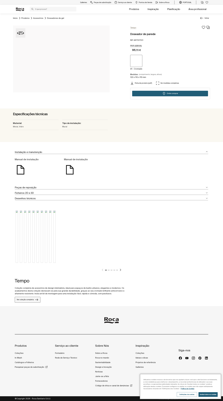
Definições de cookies (186, 394)
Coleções (19, 353)
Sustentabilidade (102, 362)
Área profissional (197, 9)
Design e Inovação (103, 367)
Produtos (134, 9)
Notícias (99, 372)
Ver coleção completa (25, 300)
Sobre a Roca (101, 353)
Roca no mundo (102, 358)
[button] (32, 9)
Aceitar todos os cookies (208, 394)
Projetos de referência (146, 362)
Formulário (59, 353)
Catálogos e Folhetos (24, 362)
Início (15, 18)
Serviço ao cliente (66, 345)
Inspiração (153, 9)
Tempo (22, 280)
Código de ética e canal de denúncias (112, 386)
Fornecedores (101, 381)
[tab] (111, 152)
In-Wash (18, 358)
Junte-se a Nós (102, 376)
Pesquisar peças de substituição (29, 367)
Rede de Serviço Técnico (66, 358)
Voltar (207, 18)
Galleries (140, 367)
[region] (180, 386)
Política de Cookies (187, 389)
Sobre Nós (102, 345)
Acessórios (38, 18)
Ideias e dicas (142, 358)
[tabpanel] (17, 238)
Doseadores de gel (55, 18)
